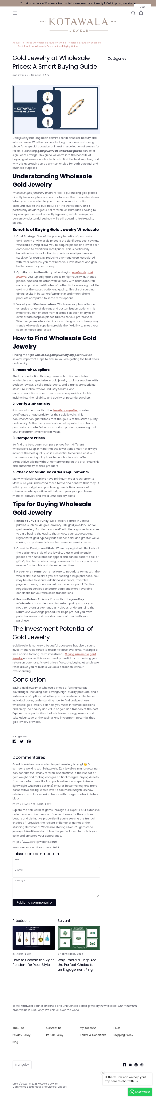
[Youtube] (129, 1064)
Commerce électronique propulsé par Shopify (40, 1086)
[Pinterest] (140, 1064)
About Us (18, 1028)
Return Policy (54, 1035)
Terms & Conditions (93, 1035)
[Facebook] (123, 1064)
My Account (88, 1028)
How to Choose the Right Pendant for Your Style (33, 962)
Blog (15, 1042)
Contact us (53, 1028)
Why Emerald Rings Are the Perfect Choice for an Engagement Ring (77, 965)
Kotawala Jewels (48, 1083)
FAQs (117, 1028)
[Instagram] (135, 1064)
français (21, 1064)
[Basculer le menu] (15, 12)
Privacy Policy (21, 1035)
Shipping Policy (123, 1035)
